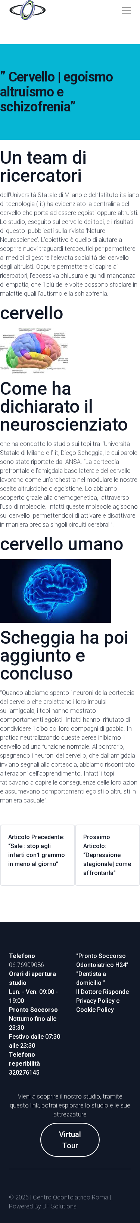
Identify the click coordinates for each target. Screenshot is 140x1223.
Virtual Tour (70, 1140)
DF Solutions (60, 1206)
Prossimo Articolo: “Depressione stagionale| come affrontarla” (107, 855)
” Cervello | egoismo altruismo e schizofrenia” (56, 92)
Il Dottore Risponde (102, 991)
